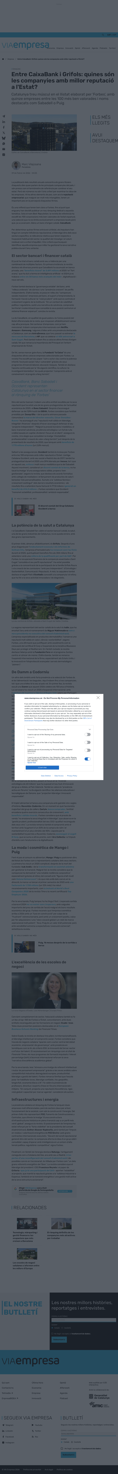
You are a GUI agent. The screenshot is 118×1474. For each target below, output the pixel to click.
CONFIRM (42, 768)
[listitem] (59, 729)
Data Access (59, 776)
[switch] (88, 734)
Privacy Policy (72, 776)
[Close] (99, 698)
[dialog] (59, 737)
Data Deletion (46, 776)
